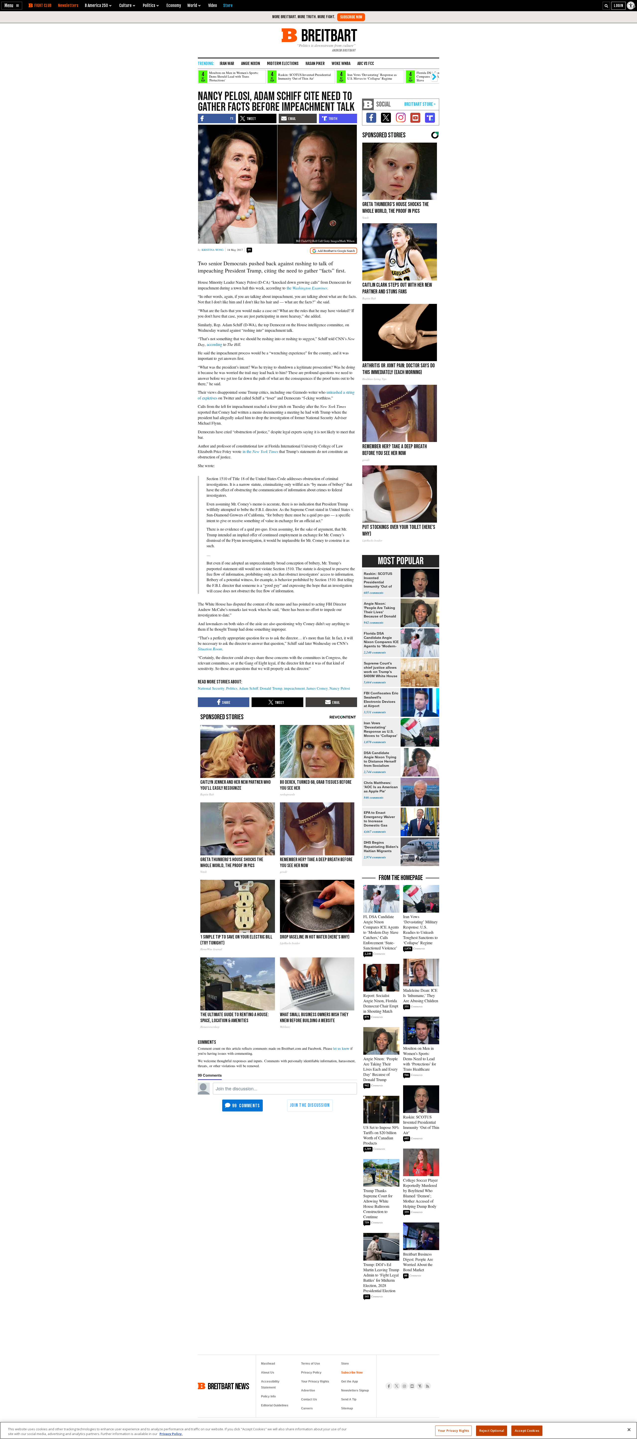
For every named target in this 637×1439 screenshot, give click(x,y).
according (214, 344)
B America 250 (96, 5)
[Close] (629, 1429)
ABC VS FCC (365, 63)
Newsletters (68, 5)
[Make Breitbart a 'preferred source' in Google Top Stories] (333, 251)
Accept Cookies (527, 1430)
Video (212, 5)
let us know (341, 1048)
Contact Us (309, 1399)
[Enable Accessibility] (631, 5)
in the (260, 451)
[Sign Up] (351, 17)
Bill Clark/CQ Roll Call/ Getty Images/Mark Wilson (325, 241)
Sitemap (347, 1408)
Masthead (268, 1363)
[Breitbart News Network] (368, 104)
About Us (267, 1372)
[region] (318, 1430)
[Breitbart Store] (228, 5)
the (307, 287)
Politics (231, 688)
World (192, 5)
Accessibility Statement (270, 1384)
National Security (211, 688)
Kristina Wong (212, 250)
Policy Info (268, 1396)
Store (345, 1363)
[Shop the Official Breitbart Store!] (420, 104)
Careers (307, 1408)
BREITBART (328, 35)
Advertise (308, 1390)
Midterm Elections (283, 63)
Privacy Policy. (171, 1434)
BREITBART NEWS (228, 1386)
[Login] (618, 6)
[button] (11, 5)
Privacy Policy (311, 1372)
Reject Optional (491, 1430)
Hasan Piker (315, 63)
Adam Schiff (248, 688)
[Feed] (427, 1386)
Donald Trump (271, 688)
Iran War (227, 63)
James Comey (317, 688)
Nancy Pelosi (339, 688)
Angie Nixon (250, 63)
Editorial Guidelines (274, 1405)
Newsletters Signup (355, 1390)
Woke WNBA (341, 63)
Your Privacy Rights (453, 1430)
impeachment (294, 688)
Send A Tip (348, 1399)
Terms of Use (310, 1363)
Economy (173, 5)
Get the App (349, 1381)
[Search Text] (606, 6)
